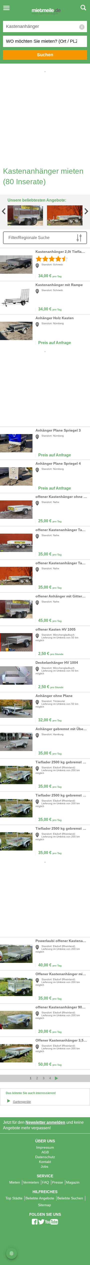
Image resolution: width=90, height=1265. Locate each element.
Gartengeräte (22, 1102)
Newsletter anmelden (45, 1122)
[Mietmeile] (46, 12)
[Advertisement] (45, 118)
